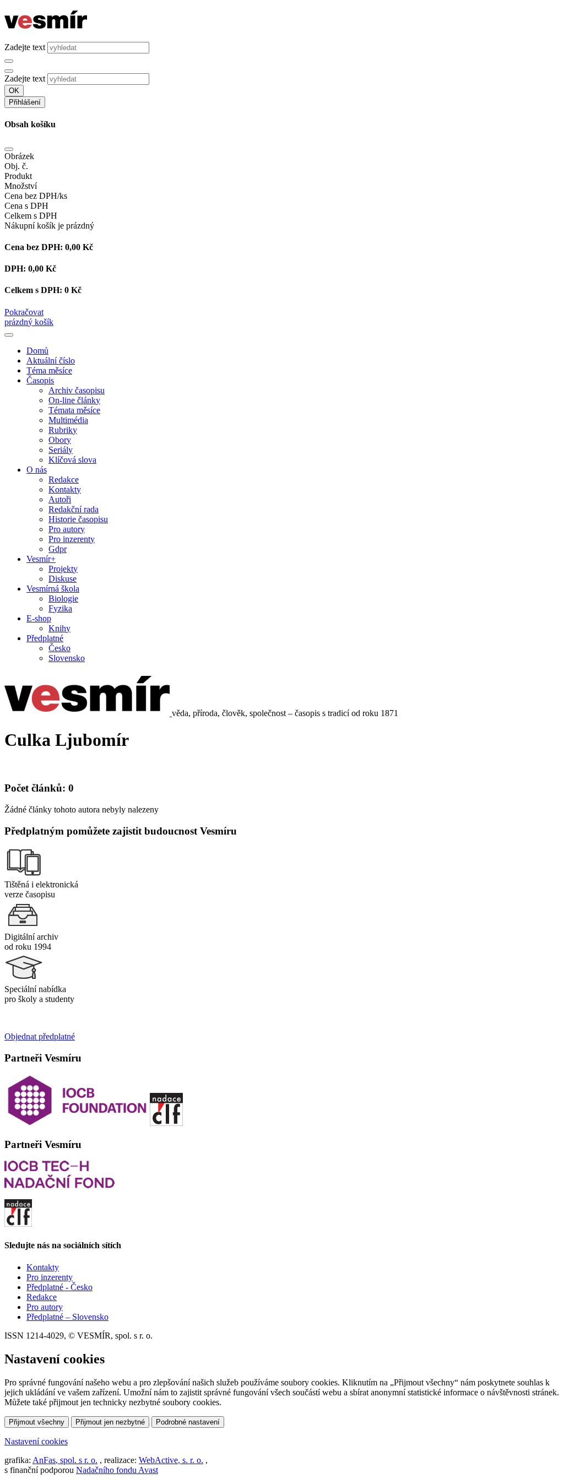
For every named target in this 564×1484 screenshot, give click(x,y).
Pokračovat (24, 312)
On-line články (74, 400)
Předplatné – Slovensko (67, 1316)
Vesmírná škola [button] (52, 588)
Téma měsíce (49, 370)
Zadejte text (24, 47)
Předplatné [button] (44, 638)
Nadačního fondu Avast (117, 1470)
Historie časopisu (78, 519)
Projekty (63, 568)
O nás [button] (36, 469)
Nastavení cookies (36, 1441)
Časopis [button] (40, 380)
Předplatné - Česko (59, 1287)
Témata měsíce (74, 410)
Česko (59, 648)
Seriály (60, 449)
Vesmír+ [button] (41, 559)
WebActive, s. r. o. (171, 1460)
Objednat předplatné (39, 1036)
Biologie (63, 598)
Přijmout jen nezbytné (110, 1422)
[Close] (8, 149)
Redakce (63, 479)
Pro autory (66, 529)
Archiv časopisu (76, 390)
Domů (37, 350)
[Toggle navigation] (8, 335)
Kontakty (64, 489)
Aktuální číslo (50, 360)
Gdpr (57, 549)
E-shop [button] (38, 618)
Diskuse (62, 578)
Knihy (59, 628)
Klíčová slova (72, 459)
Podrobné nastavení (188, 1422)
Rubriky (62, 430)
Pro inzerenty (71, 539)
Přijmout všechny (36, 1422)
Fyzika (60, 608)
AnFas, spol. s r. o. (64, 1460)
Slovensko (66, 658)
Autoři (59, 499)
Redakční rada (73, 509)
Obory (59, 440)
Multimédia (68, 420)
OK (14, 90)
